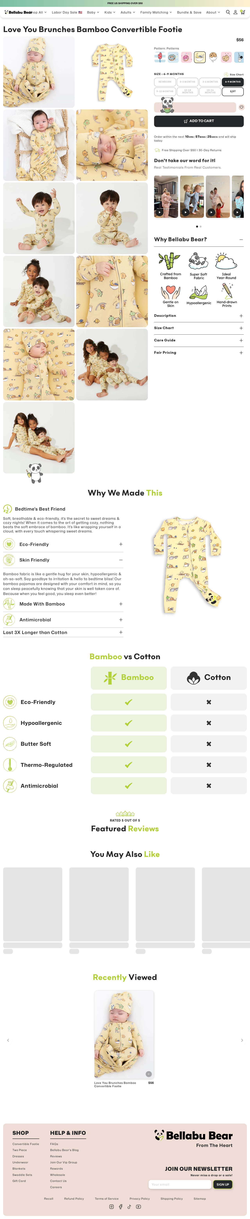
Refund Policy (74, 1198)
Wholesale (57, 1175)
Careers (56, 1187)
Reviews (56, 1156)
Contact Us (58, 1181)
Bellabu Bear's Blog (64, 1150)
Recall (48, 1198)
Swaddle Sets (22, 1175)
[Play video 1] (166, 196)
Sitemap (200, 1198)
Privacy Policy (140, 1198)
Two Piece (19, 1150)
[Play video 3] (218, 196)
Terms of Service (107, 1198)
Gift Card (19, 1181)
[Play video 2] (192, 196)
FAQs (54, 1144)
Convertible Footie (25, 1144)
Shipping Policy (172, 1198)
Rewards (56, 1168)
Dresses (18, 1156)
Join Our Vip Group (63, 1162)
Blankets (18, 1168)
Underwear (20, 1162)
